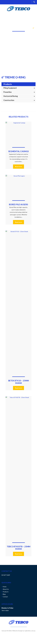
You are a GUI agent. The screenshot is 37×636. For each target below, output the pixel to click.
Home (5, 28)
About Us (6, 589)
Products (5, 592)
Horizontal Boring (10, 96)
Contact (5, 596)
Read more (18, 166)
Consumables (20, 28)
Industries (11, 28)
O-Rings (28, 28)
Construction (8, 100)
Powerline (7, 92)
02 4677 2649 (5, 575)
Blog (4, 594)
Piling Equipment (10, 88)
